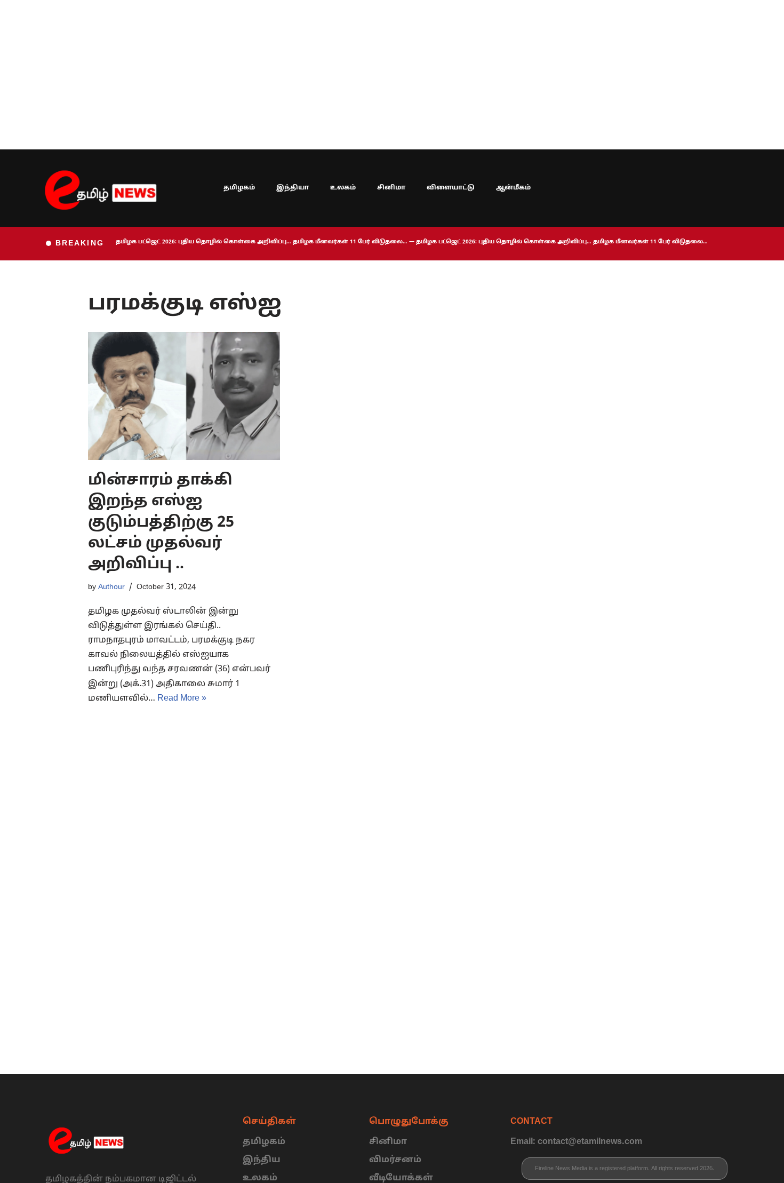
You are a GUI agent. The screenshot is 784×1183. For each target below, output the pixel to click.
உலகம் (343, 188)
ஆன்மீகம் (513, 188)
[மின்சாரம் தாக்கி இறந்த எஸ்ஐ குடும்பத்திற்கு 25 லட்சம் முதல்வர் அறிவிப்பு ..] (184, 396)
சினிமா (391, 188)
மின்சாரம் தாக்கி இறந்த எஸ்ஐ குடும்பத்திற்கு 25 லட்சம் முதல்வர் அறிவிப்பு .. (161, 523)
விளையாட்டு (451, 188)
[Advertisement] (320, 74)
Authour (111, 587)
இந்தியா (292, 188)
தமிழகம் (239, 188)
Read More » (181, 698)
